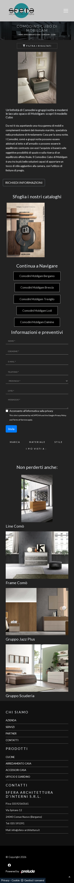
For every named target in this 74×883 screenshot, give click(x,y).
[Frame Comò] (37, 555)
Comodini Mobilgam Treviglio (37, 299)
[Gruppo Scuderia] (37, 668)
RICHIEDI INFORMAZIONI (24, 182)
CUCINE (10, 757)
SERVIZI (10, 727)
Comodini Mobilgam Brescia (37, 287)
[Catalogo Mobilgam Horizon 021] (26, 230)
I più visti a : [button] (36, 448)
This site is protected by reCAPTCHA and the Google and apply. (37, 417)
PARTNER (11, 733)
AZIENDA (11, 720)
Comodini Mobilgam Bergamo (37, 276)
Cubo (53, 35)
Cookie (16, 880)
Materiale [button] (37, 442)
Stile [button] (58, 442)
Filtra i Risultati (38, 45)
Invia (11, 429)
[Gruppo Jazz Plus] (37, 611)
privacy (49, 410)
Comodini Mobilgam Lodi (37, 310)
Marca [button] (15, 442)
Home (20, 35)
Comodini (46, 35)
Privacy (5, 880)
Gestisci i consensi (34, 880)
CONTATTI (12, 740)
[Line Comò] (37, 498)
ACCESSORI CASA (16, 770)
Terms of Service (20, 420)
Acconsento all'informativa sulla (31, 410)
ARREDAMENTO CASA (18, 763)
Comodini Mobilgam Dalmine (37, 322)
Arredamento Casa (32, 35)
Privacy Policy (60, 415)
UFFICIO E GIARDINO (18, 776)
